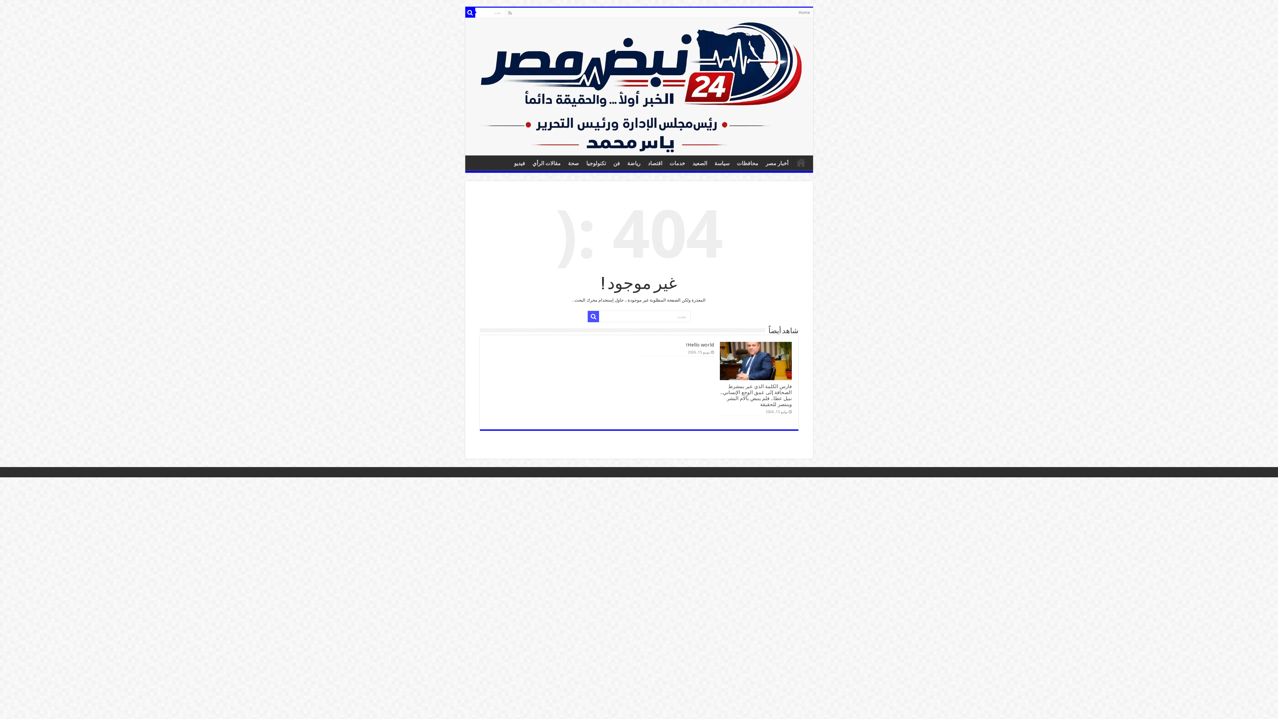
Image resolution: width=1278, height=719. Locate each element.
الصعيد (700, 163)
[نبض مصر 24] (639, 86)
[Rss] (510, 13)
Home (804, 12)
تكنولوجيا (596, 163)
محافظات (747, 163)
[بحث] (470, 13)
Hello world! (700, 345)
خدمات (677, 163)
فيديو (519, 163)
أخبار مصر (777, 163)
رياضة (634, 163)
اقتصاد (655, 163)
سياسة (722, 163)
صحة (573, 163)
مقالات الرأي (546, 163)
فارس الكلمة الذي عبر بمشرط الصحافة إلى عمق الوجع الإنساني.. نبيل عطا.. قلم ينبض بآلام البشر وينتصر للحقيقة (756, 395)
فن (616, 163)
